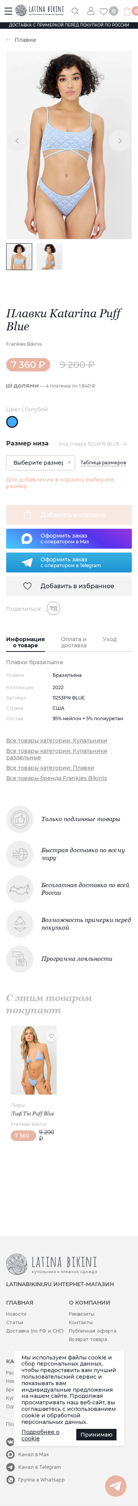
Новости (16, 1314)
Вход (93, 11)
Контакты (81, 1322)
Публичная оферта (93, 1331)
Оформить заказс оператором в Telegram (71, 562)
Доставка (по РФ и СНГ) (35, 1331)
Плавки (25, 40)
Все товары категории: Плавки (50, 768)
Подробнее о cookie (40, 1435)
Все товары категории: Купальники (56, 740)
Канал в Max (33, 1454)
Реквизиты (81, 1314)
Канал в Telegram (39, 1467)
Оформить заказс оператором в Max (65, 538)
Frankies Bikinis (24, 344)
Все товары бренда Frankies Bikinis (56, 778)
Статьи (14, 1322)
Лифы (18, 1105)
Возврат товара (88, 1339)
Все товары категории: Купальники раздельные (56, 754)
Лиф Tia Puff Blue (32, 1113)
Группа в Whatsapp (41, 1480)
